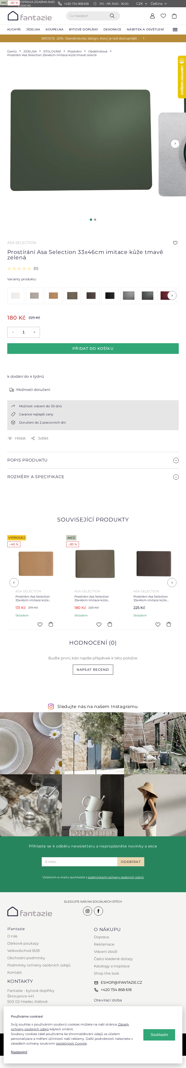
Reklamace (104, 944)
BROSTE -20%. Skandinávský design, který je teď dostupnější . (90, 38)
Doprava (101, 937)
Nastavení (19, 1052)
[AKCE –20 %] (72, 296)
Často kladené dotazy (113, 959)
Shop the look (106, 973)
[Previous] (14, 582)
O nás (12, 936)
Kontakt (14, 972)
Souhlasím (159, 1035)
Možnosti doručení (33, 389)
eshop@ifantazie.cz (121, 982)
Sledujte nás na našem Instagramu (97, 706)
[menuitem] (14, 30)
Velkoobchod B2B (23, 951)
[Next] (171, 295)
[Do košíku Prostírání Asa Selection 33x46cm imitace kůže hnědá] (109, 624)
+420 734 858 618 (116, 990)
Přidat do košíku (93, 348)
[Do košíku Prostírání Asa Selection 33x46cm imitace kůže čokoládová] (168, 624)
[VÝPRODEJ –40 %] (53, 296)
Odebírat (131, 862)
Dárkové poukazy (23, 943)
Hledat (113, 15)
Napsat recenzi (93, 670)
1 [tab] (91, 220)
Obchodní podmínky (26, 958)
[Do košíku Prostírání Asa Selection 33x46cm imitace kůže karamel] (50, 624)
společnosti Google (71, 1043)
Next (175, 144)
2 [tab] (95, 220)
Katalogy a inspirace (112, 966)
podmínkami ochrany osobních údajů (116, 877)
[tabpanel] (80, 140)
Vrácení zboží (105, 951)
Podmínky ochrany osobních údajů (39, 965)
